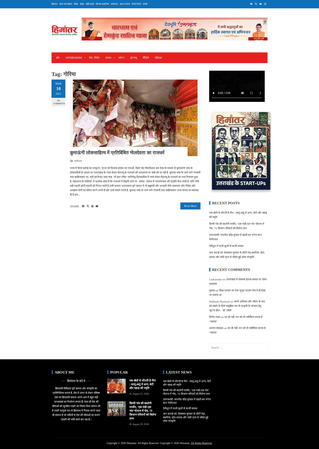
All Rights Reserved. (201, 443)
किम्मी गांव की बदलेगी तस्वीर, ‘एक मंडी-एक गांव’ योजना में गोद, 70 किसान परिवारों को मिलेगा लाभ (142, 411)
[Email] (97, 206)
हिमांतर (54, 4)
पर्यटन (121, 57)
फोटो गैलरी (136, 4)
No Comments (59, 101)
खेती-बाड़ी (90, 4)
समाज (108, 57)
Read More (190, 205)
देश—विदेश (94, 57)
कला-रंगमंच (125, 4)
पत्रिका (158, 57)
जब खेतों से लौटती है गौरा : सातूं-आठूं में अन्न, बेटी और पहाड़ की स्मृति (142, 384)
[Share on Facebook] (83, 206)
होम (58, 57)
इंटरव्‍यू (133, 57)
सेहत (82, 4)
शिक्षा (76, 4)
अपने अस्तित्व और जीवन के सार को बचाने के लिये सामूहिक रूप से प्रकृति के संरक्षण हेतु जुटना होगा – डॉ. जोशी (237, 306)
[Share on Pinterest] (92, 206)
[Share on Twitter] (87, 206)
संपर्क (145, 4)
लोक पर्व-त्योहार (65, 4)
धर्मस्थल (114, 4)
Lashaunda (215, 279)
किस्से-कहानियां (102, 4)
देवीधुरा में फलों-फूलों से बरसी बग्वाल (226, 246)
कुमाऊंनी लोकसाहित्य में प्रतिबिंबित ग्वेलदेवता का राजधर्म (117, 152)
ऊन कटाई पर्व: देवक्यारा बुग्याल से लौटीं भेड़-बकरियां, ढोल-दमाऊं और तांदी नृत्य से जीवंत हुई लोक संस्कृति (185, 417)
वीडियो (146, 57)
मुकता (212, 290)
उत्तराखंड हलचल (74, 57)
